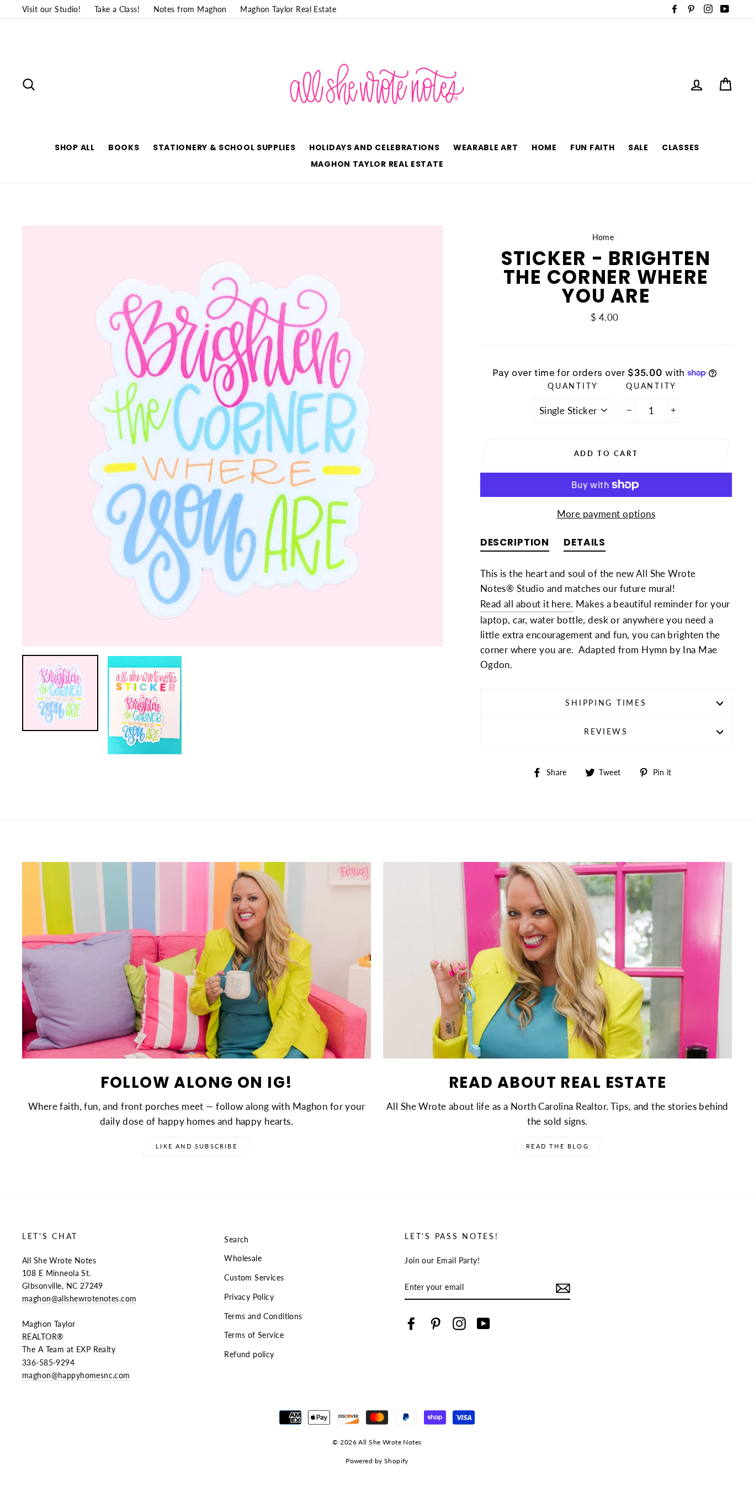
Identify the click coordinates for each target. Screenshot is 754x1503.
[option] (232, 436)
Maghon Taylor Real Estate (288, 9)
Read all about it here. (527, 604)
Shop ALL (75, 147)
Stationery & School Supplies (224, 147)
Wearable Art (485, 147)
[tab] (514, 545)
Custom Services (254, 1277)
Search (236, 1239)
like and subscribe (196, 1146)
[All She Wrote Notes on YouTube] (483, 1323)
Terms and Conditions (263, 1316)
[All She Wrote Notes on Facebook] (411, 1323)
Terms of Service (254, 1335)
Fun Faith (592, 147)
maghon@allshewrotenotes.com (79, 1298)
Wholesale (243, 1258)
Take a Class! (117, 9)
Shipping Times (605, 702)
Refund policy (249, 1354)
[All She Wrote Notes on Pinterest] (435, 1323)
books (124, 147)
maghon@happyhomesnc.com (76, 1375)
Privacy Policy (249, 1296)
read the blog (557, 1146)
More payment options (606, 514)
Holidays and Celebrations (374, 147)
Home (544, 147)
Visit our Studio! (51, 9)
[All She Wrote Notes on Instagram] (459, 1323)
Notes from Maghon (190, 9)
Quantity (573, 386)
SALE (638, 147)
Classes (680, 147)
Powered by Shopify (377, 1461)
